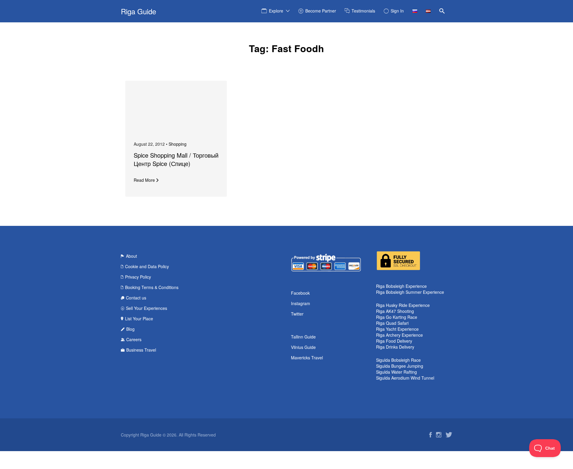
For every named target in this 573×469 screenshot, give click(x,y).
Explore (276, 11)
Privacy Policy (138, 277)
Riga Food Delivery (394, 341)
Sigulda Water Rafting (396, 372)
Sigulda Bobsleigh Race (398, 360)
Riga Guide (138, 11)
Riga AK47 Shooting (395, 311)
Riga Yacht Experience (397, 329)
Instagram (300, 303)
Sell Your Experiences (146, 308)
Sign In (397, 11)
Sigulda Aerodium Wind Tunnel (405, 378)
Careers (133, 339)
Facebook (300, 293)
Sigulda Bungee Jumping (399, 366)
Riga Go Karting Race (396, 317)
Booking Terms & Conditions (151, 287)
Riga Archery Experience (399, 335)
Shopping (178, 144)
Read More (144, 180)
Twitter (297, 314)
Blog (130, 329)
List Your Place (139, 319)
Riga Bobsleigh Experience (401, 286)
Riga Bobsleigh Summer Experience (410, 292)
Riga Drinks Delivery (395, 347)
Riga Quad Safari (392, 323)
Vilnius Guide (303, 347)
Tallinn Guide (303, 337)
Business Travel (141, 350)
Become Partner (320, 11)
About (131, 256)
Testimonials (363, 11)
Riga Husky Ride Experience (403, 305)
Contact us (136, 298)
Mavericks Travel (307, 358)
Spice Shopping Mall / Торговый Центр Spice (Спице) (176, 159)
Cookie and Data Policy (147, 266)
